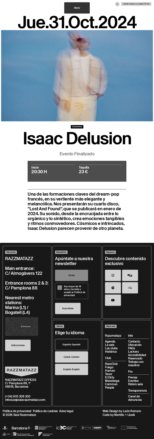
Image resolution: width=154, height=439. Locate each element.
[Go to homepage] (21, 371)
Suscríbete (67, 308)
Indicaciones (18, 345)
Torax (108, 374)
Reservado (135, 358)
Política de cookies (45, 411)
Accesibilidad (137, 355)
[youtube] (113, 300)
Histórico (111, 351)
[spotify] (113, 287)
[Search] (117, 4)
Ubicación (134, 345)
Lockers (133, 351)
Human (110, 370)
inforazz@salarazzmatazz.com (25, 400)
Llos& (131, 415)
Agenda (110, 341)
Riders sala (135, 384)
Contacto (134, 341)
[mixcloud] (130, 287)
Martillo (119, 415)
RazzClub (111, 364)
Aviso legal (66, 411)
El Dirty (109, 377)
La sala (109, 345)
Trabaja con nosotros (135, 363)
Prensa (132, 377)
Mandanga (112, 381)
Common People (111, 386)
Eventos (133, 381)
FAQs (131, 348)
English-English (71, 369)
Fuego (109, 367)
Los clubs (111, 348)
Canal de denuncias (135, 398)
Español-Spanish (71, 344)
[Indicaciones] (21, 326)
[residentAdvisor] (130, 275)
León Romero (132, 411)
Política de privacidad (17, 411)
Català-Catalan (71, 356)
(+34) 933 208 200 (17, 396)
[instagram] (113, 275)
